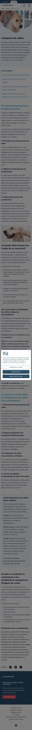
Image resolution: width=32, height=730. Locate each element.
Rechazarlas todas (16, 372)
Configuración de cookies (16, 367)
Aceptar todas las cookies (16, 376)
